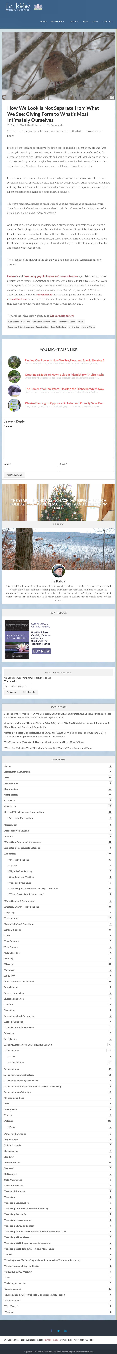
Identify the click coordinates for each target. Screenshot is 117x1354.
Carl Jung (25, 322)
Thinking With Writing (18, 1271)
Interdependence (14, 998)
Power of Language (15, 1133)
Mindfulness (34, 125)
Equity (13, 865)
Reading (9, 1156)
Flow (7, 935)
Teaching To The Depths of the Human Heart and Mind (35, 1231)
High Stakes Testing (21, 871)
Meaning (9, 1033)
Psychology (11, 1139)
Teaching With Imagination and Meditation (29, 1248)
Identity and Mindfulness (19, 981)
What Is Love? (12, 1300)
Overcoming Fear (14, 1097)
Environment (11, 918)
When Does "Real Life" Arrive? (26, 894)
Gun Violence (12, 952)
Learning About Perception (19, 1016)
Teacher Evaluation (20, 882)
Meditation (10, 1039)
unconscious (44, 294)
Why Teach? (11, 1306)
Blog (85, 21)
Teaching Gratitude (15, 1214)
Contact (107, 21)
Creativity (10, 806)
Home (43, 21)
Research (12, 276)
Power (13, 1127)
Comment (8, 426)
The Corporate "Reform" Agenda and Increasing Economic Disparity (42, 1260)
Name (6, 464)
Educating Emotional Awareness (22, 842)
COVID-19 (9, 800)
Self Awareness (13, 1179)
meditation (74, 327)
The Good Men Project (61, 315)
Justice (8, 1004)
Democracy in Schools (16, 830)
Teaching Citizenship (16, 1202)
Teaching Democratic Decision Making (26, 1208)
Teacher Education (15, 1191)
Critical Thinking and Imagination (24, 812)
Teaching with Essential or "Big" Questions (33, 888)
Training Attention (15, 1283)
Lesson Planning (13, 1021)
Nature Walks (88, 327)
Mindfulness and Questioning (21, 1080)
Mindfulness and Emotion (19, 1074)
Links (95, 21)
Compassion (11, 789)
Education (10, 853)
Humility (9, 975)
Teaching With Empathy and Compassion (27, 1242)
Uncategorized (12, 1288)
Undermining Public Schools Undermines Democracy (34, 1294)
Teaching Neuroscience (17, 1219)
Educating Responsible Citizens (22, 847)
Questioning (11, 1151)
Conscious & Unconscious (44, 322)
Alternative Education (17, 771)
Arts (6, 777)
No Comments (55, 125)
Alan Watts (13, 322)
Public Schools (12, 1145)
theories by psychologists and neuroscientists (50, 276)
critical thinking (17, 299)
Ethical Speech (12, 929)
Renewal (9, 1168)
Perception (10, 1109)
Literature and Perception (19, 1027)
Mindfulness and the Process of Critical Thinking (32, 1086)
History (8, 964)
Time (7, 1277)
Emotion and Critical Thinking (21, 906)
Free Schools (11, 941)
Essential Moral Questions (19, 924)
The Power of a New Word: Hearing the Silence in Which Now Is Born (44, 742)
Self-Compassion (13, 1185)
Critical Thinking (67, 322)
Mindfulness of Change (17, 1092)
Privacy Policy (51, 1339)
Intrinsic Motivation (21, 818)
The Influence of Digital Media (21, 1265)
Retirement (10, 1174)
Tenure (8, 1254)
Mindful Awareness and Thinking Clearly (28, 1044)
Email (63, 464)
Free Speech (11, 947)
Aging (7, 766)
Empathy (9, 912)
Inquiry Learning (14, 993)
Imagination (42, 327)
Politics (8, 1120)
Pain (7, 1103)
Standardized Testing (21, 877)
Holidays (9, 970)
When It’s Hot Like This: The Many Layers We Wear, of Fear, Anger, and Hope (48, 748)
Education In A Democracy (19, 901)
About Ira (56, 21)
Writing (9, 1311)
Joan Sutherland (58, 327)
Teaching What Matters (18, 1237)
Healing (8, 958)
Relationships (12, 1162)
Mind (23, 125)
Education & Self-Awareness (21, 327)
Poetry (8, 1115)
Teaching (9, 1196)
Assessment (11, 783)
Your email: (10, 681)
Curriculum (10, 824)
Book (73, 21)
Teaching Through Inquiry (19, 1225)
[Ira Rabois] (25, 7)
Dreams (81, 322)
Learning (9, 1010)
